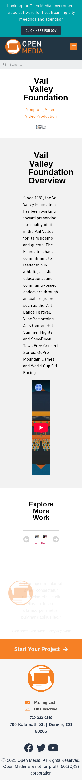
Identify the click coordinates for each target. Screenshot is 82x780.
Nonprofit (34, 109)
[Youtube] (53, 748)
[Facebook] (28, 748)
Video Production (41, 116)
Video (50, 109)
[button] (41, 30)
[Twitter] (41, 748)
